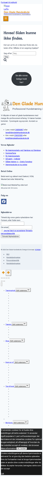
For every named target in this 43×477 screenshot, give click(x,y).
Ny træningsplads (13, 156)
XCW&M (37, 250)
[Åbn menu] (5, 18)
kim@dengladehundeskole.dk (17, 138)
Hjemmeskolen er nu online (16, 165)
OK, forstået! (21, 448)
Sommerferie (11, 153)
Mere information (8, 448)
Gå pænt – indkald (16, 303)
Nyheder (9, 419)
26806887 (19, 130)
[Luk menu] (1, 284)
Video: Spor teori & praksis (19, 358)
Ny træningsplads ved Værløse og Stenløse (23, 150)
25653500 (18, 135)
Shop (7, 341)
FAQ (7, 254)
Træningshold (10, 290)
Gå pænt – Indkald (13, 159)
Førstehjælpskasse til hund (19, 416)
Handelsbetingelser (13, 257)
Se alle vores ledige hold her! (21, 79)
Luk (2, 473)
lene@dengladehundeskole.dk (18, 133)
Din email (4, 227)
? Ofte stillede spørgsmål (19, 337)
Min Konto (9, 423)
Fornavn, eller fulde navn (10, 220)
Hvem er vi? (10, 362)
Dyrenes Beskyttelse (17, 382)
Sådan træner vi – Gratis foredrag (19, 162)
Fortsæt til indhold (9, 2)
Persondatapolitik (12, 260)
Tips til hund (10, 386)
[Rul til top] (3, 273)
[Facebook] (3, 201)
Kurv (11, 425)
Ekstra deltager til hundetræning (21, 321)
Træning (8, 324)
